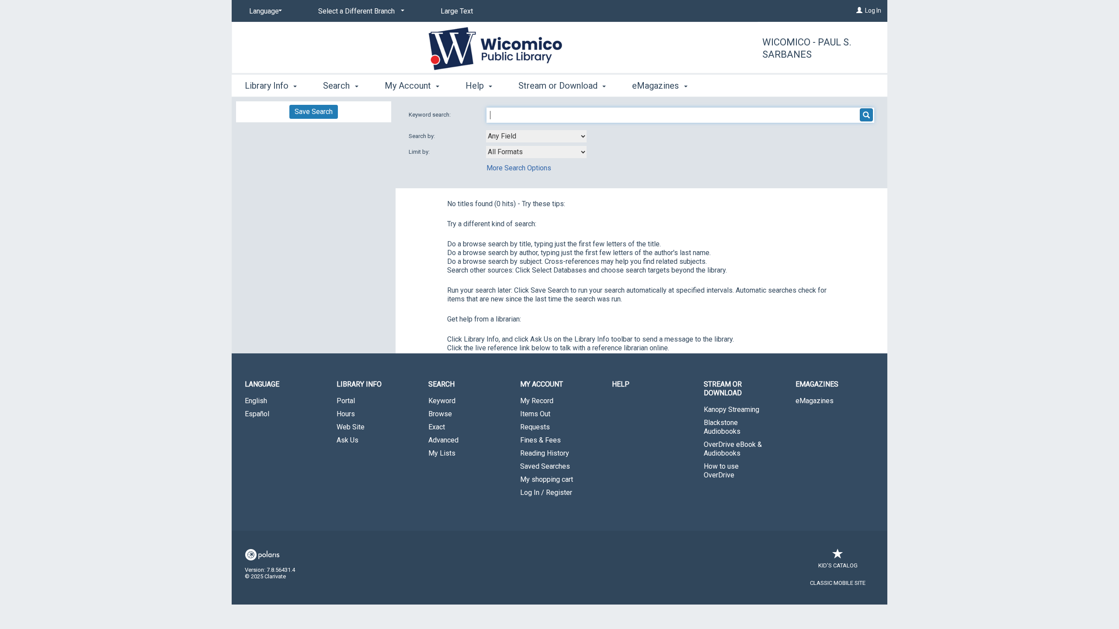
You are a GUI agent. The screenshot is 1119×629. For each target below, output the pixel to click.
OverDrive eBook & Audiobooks (733, 448)
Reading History (544, 453)
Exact (436, 427)
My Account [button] (409, 85)
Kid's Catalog (838, 565)
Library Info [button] (268, 85)
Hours (346, 414)
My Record (536, 401)
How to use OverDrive (721, 470)
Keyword (441, 401)
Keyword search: (430, 114)
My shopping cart (546, 479)
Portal (346, 401)
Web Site (351, 427)
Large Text (457, 11)
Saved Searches (545, 466)
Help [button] (476, 85)
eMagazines (815, 401)
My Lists (441, 453)
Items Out (535, 414)
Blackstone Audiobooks (722, 426)
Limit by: (420, 152)
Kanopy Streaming (731, 409)
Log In (873, 10)
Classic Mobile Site (837, 583)
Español (257, 414)
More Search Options (519, 168)
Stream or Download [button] (559, 85)
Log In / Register (546, 492)
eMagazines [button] (656, 85)
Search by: (422, 136)
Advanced (443, 440)
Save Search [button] (314, 111)
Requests (535, 427)
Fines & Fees (540, 440)
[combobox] (536, 136)
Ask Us (347, 440)
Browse (440, 414)
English (256, 401)
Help (620, 384)
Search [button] (337, 85)
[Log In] (859, 10)
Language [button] (262, 384)
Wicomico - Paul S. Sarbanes (806, 48)
